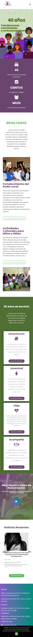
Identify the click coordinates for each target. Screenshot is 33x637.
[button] (14, 218)
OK (16, 633)
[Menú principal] (30, 4)
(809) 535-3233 (7, 622)
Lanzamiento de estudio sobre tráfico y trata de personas (16, 600)
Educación (4, 605)
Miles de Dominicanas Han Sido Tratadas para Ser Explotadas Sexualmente (16, 554)
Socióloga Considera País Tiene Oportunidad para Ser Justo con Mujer (15, 609)
